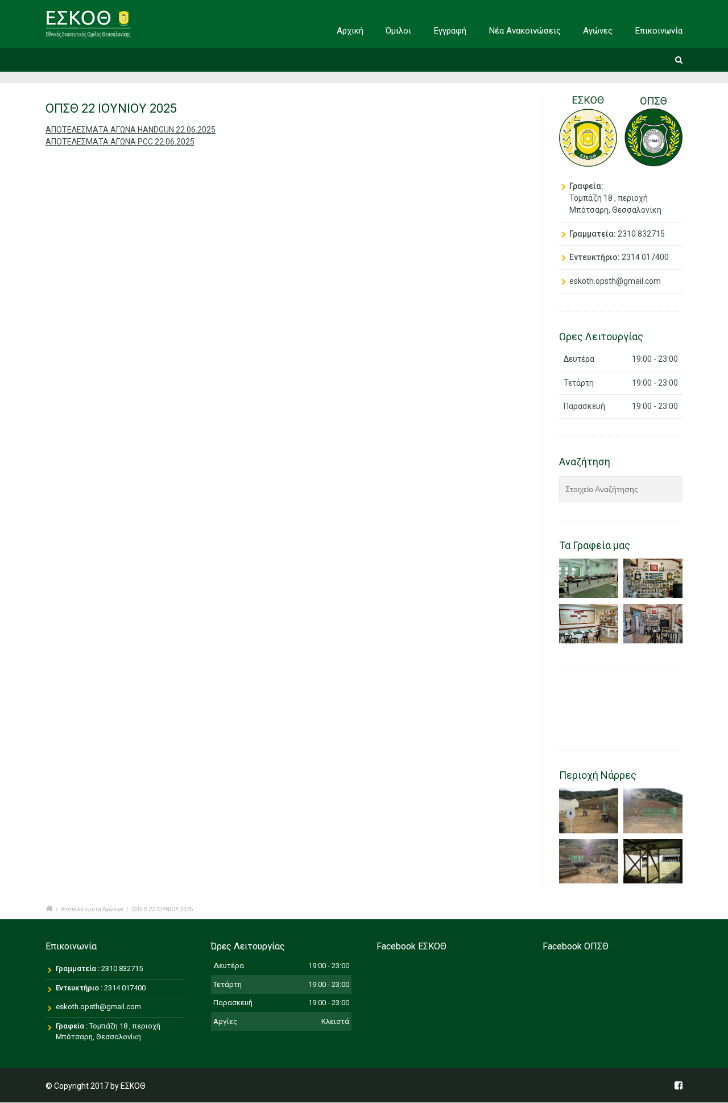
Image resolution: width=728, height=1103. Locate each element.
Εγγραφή (450, 31)
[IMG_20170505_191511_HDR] (588, 578)
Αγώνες (598, 31)
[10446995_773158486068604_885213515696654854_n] (588, 861)
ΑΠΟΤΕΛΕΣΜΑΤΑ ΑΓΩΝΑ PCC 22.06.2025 (120, 141)
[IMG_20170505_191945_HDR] (652, 624)
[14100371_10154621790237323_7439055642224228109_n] (652, 861)
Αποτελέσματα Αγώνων (92, 909)
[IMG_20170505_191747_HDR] (652, 578)
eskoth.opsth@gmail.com (615, 281)
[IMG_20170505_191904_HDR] (588, 624)
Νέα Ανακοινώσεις (525, 31)
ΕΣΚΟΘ (133, 1085)
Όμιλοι (398, 31)
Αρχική (350, 31)
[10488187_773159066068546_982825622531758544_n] (652, 810)
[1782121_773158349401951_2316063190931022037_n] (588, 810)
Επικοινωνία (658, 31)
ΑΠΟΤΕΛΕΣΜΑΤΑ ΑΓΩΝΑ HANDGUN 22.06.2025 (131, 129)
